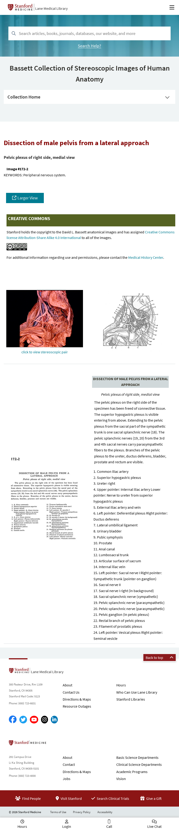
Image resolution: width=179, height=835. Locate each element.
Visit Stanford (71, 798)
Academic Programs (132, 771)
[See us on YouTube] (34, 719)
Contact (69, 764)
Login (66, 826)
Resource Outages (77, 706)
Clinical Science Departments (139, 764)
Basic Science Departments (137, 757)
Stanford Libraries (130, 699)
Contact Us (71, 692)
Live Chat (154, 826)
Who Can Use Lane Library (136, 692)
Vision (121, 778)
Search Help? (89, 45)
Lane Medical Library (51, 8)
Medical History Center (145, 257)
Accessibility (104, 812)
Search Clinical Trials (112, 798)
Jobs (66, 778)
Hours (121, 685)
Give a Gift (153, 798)
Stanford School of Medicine (54, 744)
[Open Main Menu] (172, 7)
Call (109, 826)
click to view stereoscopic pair (44, 352)
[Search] (14, 33)
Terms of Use (58, 812)
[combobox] (89, 33)
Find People (31, 798)
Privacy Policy (81, 812)
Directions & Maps (77, 699)
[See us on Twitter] (23, 719)
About (67, 685)
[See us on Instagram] (44, 719)
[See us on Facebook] (13, 720)
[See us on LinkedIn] (54, 719)
